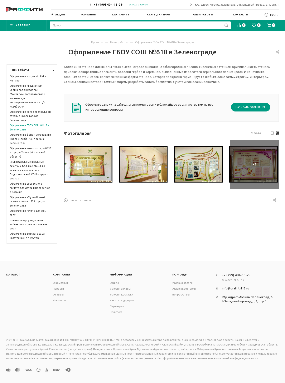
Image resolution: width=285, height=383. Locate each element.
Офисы (114, 282)
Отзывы (58, 294)
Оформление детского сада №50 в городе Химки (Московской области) (30, 152)
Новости (58, 288)
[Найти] (226, 25)
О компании (60, 282)
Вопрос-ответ (181, 294)
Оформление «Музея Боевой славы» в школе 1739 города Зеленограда (27, 201)
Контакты (59, 300)
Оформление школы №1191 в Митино (28, 78)
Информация (121, 274)
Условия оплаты (120, 288)
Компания (61, 274)
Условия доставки (121, 294)
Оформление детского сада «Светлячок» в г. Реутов (27, 235)
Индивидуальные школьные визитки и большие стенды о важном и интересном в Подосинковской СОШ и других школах (29, 170)
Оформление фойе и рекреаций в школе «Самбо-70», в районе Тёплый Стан (30, 138)
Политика (116, 311)
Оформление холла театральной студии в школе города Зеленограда (30, 115)
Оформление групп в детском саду (28, 212)
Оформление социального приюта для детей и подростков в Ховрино (30, 187)
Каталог (13, 274)
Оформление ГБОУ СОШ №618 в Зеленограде (29, 127)
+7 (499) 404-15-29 (108, 4)
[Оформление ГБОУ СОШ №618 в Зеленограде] (88, 164)
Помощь (179, 274)
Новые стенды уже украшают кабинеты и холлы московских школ (28, 224)
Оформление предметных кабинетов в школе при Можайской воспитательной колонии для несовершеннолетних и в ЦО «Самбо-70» (27, 96)
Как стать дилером (122, 300)
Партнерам (117, 306)
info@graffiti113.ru (235, 288)
